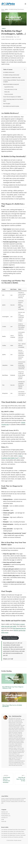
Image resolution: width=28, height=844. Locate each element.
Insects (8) (3, 821)
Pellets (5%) (6, 91)
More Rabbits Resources (10, 638)
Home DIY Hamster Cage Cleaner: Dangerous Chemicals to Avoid (12, 687)
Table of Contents (7, 69)
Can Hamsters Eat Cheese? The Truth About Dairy (12, 831)
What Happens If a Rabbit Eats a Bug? (12, 77)
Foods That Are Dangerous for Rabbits (12, 96)
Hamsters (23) (4, 812)
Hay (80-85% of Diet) (8, 87)
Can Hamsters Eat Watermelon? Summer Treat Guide (13, 835)
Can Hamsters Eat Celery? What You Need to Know (12, 833)
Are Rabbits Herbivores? (8, 72)
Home (2, 9)
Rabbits (6, 9)
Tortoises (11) (4, 817)
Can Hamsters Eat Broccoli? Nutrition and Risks (12, 837)
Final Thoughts (6, 103)
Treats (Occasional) (8, 94)
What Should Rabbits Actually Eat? (11, 84)
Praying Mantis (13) (5, 815)
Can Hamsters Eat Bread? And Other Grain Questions (13, 829)
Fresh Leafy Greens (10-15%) (10, 89)
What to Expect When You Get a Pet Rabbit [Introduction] (12, 705)
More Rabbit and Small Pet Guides (11, 106)
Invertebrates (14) (5, 813)
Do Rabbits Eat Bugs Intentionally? (11, 75)
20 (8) (2, 819)
